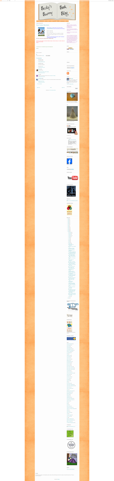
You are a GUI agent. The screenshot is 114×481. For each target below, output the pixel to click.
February (69, 243)
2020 (68, 221)
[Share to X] (47, 55)
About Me (50, 21)
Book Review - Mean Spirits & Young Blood (71, 273)
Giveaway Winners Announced (70, 281)
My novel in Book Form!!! (71, 266)
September (69, 235)
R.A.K (67, 402)
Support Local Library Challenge (71, 408)
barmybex (71, 78)
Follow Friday (68, 374)
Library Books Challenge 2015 (71, 385)
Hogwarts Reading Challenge (72, 293)
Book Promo (68, 364)
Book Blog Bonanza (69, 361)
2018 (68, 223)
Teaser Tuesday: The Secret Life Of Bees (72, 295)
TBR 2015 (68, 411)
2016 (68, 225)
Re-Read (68, 404)
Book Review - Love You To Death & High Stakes (71, 278)
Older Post (63, 87)
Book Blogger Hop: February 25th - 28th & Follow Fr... (72, 254)
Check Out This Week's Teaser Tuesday (43, 71)
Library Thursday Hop (69, 388)
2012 (68, 230)
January (69, 296)
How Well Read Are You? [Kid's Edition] (71, 292)
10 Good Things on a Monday (71, 269)
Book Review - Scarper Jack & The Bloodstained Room (72, 252)
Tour (67, 417)
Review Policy (54, 21)
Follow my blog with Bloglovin (70, 469)
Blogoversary (68, 360)
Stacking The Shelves (69, 407)
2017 (68, 224)
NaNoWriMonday (69, 397)
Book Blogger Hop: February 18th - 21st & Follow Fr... (72, 263)
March (69, 242)
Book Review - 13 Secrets (71, 261)
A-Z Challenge (68, 352)
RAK (67, 403)
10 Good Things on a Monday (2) (71, 260)
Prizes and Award (70, 276)
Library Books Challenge (70, 384)
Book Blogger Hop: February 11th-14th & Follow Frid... (72, 275)
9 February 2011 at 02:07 (41, 82)
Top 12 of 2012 (69, 416)
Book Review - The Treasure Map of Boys (72, 265)
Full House (68, 375)
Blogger (58, 479)
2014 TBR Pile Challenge (70, 350)
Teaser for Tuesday (52, 75)
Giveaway (68, 379)
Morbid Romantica (69, 393)
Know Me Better (69, 383)
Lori (38, 74)
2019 (68, 222)
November (69, 233)
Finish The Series (69, 371)
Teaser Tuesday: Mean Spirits (42, 25)
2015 (68, 226)
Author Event (68, 357)
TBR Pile (46, 21)
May (69, 240)
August (69, 236)
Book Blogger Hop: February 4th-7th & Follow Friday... (72, 290)
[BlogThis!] (47, 55)
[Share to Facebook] (48, 55)
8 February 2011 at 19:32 (41, 67)
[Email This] (46, 55)
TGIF (67, 413)
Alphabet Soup (69, 355)
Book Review (68, 365)
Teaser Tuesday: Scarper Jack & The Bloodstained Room (71, 256)
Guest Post (68, 380)
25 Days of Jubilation (69, 351)
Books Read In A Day (69, 366)
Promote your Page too (69, 164)
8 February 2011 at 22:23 (41, 76)
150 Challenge (68, 347)
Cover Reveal (68, 370)
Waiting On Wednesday (70, 418)
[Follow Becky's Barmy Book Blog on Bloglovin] (71, 68)
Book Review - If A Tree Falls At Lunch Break (71, 248)
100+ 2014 (68, 346)
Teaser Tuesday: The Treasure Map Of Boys (71, 268)
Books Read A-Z (42, 21)
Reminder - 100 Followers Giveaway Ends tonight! (71, 283)
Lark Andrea (40, 78)
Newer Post (38, 87)
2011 (68, 231)
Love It (68, 389)
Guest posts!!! (70, 288)
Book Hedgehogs (62, 21)
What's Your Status (69, 421)
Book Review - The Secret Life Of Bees (71, 287)
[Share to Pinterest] (49, 55)
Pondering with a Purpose (70, 399)
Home (37, 21)
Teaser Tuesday (69, 412)
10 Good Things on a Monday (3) (71, 245)
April (69, 241)
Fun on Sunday (69, 378)
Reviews (67, 21)
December (69, 232)
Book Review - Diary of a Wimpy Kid (71, 250)
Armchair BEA (68, 356)
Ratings (58, 21)
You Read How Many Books (70, 422)
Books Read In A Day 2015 (70, 369)
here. (42, 66)
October (69, 234)
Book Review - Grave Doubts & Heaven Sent (71, 271)
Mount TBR (68, 394)
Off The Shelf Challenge (70, 398)
